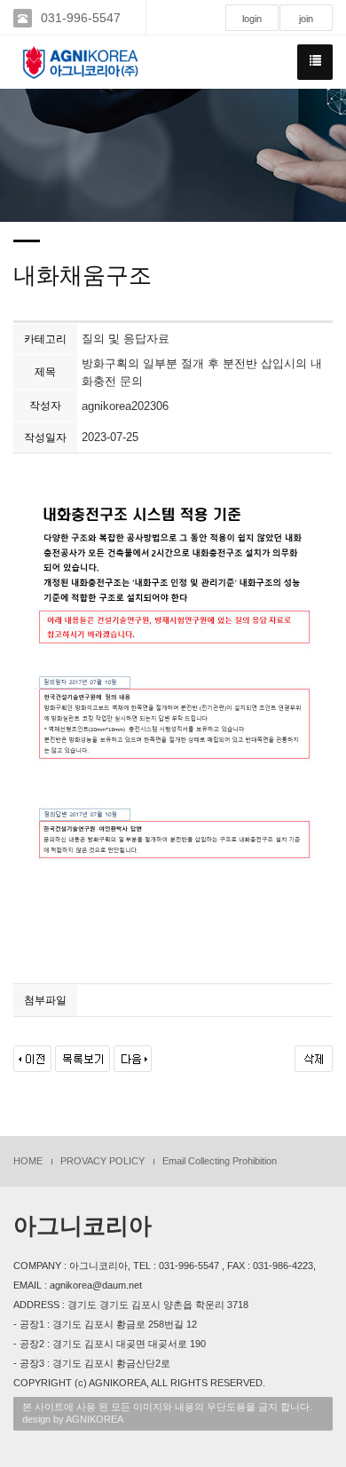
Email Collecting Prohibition (219, 1160)
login (252, 18)
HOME (28, 1160)
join (306, 18)
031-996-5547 (81, 18)
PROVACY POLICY (102, 1160)
